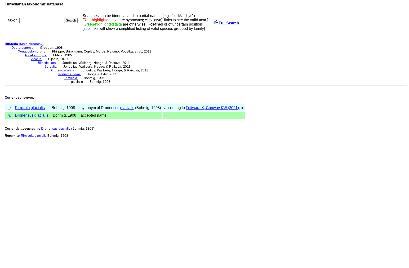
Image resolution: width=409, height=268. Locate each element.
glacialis (38, 108)
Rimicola (71, 78)
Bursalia (51, 66)
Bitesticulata (47, 63)
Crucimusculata (63, 70)
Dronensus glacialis (55, 128)
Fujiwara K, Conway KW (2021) (212, 108)
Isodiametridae (69, 74)
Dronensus (24, 115)
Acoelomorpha (36, 55)
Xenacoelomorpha (32, 51)
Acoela (36, 59)
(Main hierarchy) (24, 44)
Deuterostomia (22, 47)
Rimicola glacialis (34, 135)
